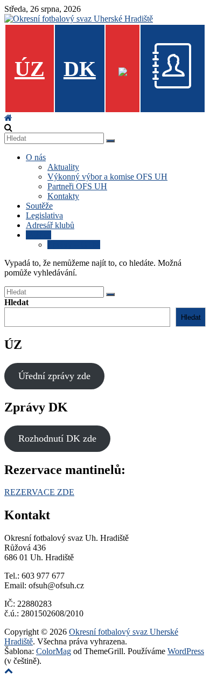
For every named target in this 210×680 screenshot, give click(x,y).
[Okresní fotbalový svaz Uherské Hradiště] (8, 117)
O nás (36, 157)
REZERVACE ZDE (39, 492)
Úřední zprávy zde (54, 375)
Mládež (38, 234)
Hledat (16, 302)
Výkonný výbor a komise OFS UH (107, 176)
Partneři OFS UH (77, 186)
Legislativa (44, 215)
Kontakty (63, 196)
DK (80, 69)
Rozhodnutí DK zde (57, 438)
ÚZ (30, 69)
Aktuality (63, 166)
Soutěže (39, 205)
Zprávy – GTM (73, 244)
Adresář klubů (50, 225)
